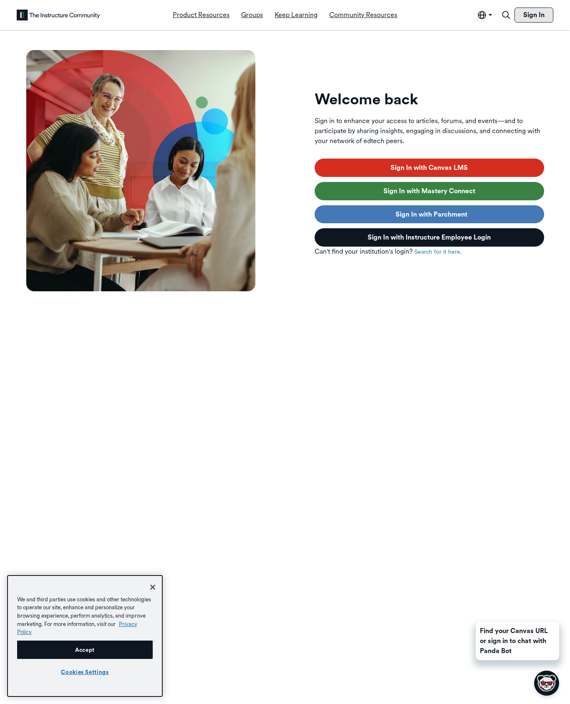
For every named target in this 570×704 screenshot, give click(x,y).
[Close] (153, 587)
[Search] (506, 15)
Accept (85, 649)
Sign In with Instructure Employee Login (429, 237)
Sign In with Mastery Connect (429, 191)
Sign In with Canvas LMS (429, 168)
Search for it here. (438, 251)
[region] (85, 636)
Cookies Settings (85, 672)
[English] (58, 15)
